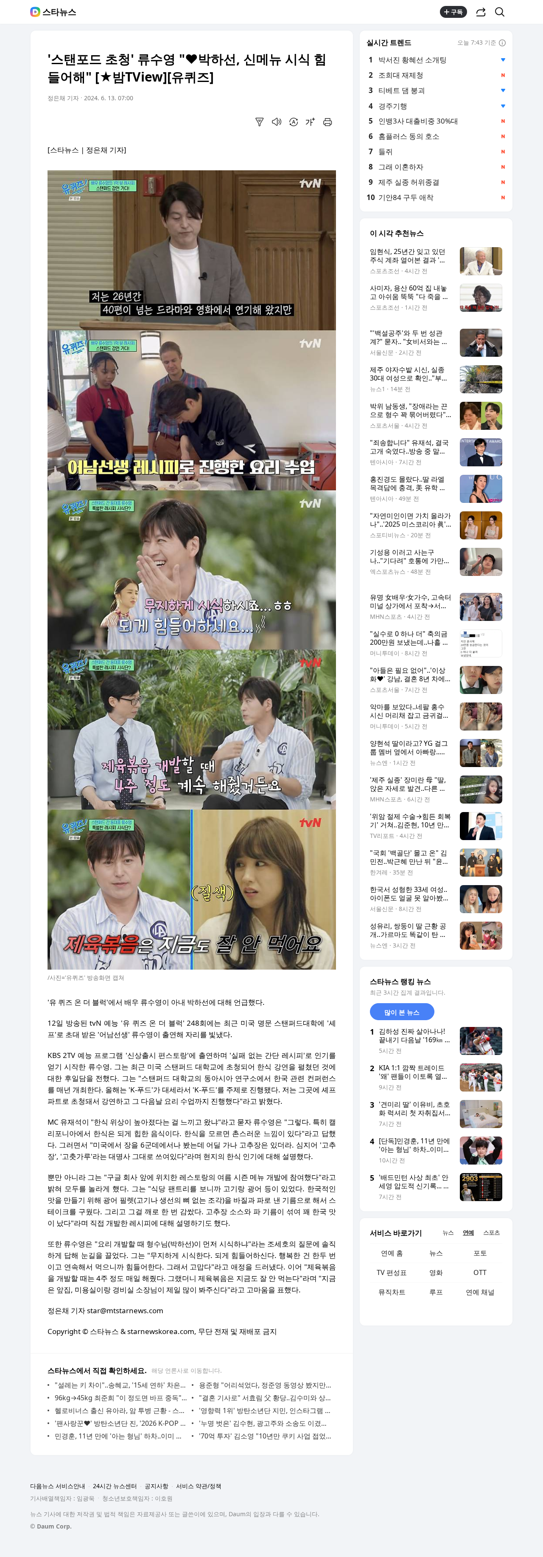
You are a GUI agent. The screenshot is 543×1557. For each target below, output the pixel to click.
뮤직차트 (392, 1292)
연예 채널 (480, 1292)
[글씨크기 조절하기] (310, 122)
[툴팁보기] (502, 43)
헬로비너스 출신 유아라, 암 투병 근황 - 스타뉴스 (121, 1410)
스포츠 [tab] (491, 1232)
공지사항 (156, 1486)
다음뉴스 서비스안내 (57, 1486)
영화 (436, 1272)
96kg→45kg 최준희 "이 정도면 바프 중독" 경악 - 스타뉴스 (121, 1397)
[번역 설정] (293, 122)
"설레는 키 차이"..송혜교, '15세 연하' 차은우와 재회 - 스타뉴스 (121, 1385)
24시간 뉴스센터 (115, 1486)
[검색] (502, 12)
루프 (436, 1292)
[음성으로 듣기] (276, 122)
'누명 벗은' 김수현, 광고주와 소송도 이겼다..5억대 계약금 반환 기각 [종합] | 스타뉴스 (265, 1423)
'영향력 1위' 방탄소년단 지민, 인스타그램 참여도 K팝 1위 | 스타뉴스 (265, 1410)
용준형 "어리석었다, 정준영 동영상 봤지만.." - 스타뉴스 (265, 1385)
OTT (480, 1272)
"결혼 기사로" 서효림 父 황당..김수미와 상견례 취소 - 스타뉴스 (265, 1397)
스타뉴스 (59, 12)
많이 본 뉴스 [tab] (402, 1012)
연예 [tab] (468, 1232)
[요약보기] (259, 122)
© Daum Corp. (51, 1526)
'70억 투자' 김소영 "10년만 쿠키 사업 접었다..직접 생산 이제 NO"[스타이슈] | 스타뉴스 (265, 1436)
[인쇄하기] (327, 122)
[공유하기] (481, 12)
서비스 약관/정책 (198, 1486)
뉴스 (436, 1253)
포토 (480, 1253)
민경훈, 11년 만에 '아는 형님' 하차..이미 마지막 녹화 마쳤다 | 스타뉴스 (121, 1436)
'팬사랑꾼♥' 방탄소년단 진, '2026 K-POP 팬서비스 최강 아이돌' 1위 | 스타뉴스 (121, 1423)
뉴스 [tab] (447, 1232)
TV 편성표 (392, 1272)
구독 (457, 12)
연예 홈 (392, 1253)
